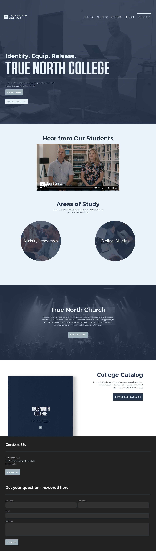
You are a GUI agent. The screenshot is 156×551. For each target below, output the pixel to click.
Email (7, 511)
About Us (89, 17)
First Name (9, 501)
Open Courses (16, 102)
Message (9, 521)
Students (116, 17)
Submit (11, 542)
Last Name (82, 501)
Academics (102, 17)
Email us (13, 472)
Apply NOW (14, 92)
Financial (129, 17)
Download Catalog (128, 397)
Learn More (78, 335)
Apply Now (144, 17)
